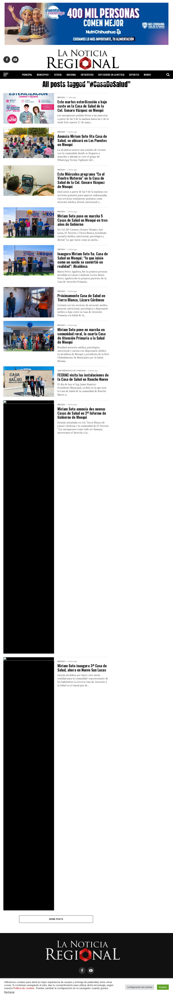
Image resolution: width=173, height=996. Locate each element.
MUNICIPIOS (42, 74)
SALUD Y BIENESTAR (102, 83)
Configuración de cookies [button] (139, 987)
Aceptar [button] (163, 987)
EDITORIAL (84, 83)
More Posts (56, 919)
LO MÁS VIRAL (67, 83)
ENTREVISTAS (87, 74)
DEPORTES (134, 74)
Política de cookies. (24, 988)
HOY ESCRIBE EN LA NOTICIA (111, 74)
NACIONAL (71, 74)
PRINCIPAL (27, 74)
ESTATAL (58, 74)
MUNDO (147, 74)
